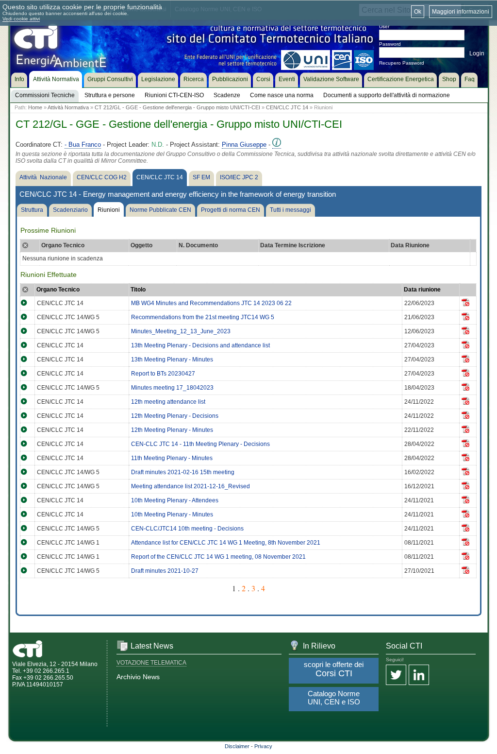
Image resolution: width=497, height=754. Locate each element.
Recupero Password (401, 63)
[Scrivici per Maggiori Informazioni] (276, 145)
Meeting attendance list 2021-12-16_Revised (190, 486)
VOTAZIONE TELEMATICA (151, 662)
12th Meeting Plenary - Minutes (172, 430)
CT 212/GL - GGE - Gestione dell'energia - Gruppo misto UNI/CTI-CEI (177, 107)
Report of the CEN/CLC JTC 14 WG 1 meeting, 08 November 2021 (218, 556)
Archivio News (138, 677)
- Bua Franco (83, 144)
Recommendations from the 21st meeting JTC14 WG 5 (202, 317)
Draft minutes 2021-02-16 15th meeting (182, 472)
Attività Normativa (68, 107)
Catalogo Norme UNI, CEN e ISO (334, 697)
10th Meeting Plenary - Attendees (174, 500)
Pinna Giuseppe (244, 144)
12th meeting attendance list (168, 401)
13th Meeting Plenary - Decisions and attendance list (200, 345)
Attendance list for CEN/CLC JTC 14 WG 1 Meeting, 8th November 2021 (225, 542)
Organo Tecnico (58, 289)
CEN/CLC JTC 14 (287, 107)
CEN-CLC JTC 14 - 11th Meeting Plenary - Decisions (200, 444)
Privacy (263, 746)
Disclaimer (237, 746)
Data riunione (422, 289)
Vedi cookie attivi (21, 18)
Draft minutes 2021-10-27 (165, 570)
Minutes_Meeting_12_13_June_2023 (181, 331)
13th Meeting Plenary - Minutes (172, 359)
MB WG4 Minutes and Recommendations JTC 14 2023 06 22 (211, 303)
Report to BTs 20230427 (163, 373)
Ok (417, 11)
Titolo (138, 289)
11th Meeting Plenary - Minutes (172, 458)
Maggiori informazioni (460, 11)
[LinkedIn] (419, 675)
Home (35, 107)
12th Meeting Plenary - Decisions (174, 415)
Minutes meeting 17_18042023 (172, 387)
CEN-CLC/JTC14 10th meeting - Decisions (187, 528)
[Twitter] (396, 675)
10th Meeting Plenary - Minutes (172, 514)
